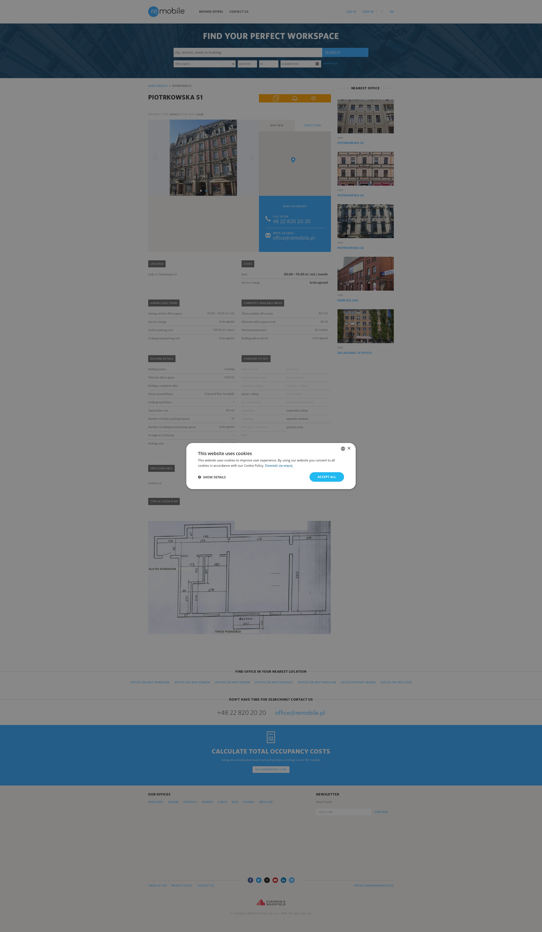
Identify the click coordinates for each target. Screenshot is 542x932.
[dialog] (271, 466)
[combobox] (343, 448)
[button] (212, 477)
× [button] (348, 448)
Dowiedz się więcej (279, 465)
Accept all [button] (327, 477)
